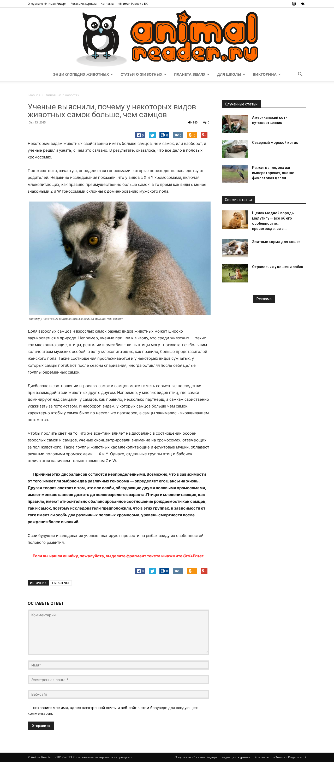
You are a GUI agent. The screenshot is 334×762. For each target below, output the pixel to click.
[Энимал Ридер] (167, 38)
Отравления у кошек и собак (277, 267)
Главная (34, 95)
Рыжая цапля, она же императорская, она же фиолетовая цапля (273, 173)
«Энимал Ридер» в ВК (133, 3)
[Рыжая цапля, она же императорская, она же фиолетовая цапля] (235, 174)
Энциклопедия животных (81, 74)
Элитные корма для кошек (276, 242)
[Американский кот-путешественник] (235, 124)
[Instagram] (294, 3)
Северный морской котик (275, 142)
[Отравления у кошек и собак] (235, 273)
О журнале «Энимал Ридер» (47, 3)
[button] (300, 74)
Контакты (107, 3)
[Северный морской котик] (235, 149)
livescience (60, 583)
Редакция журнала (83, 3)
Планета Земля (189, 74)
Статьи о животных (141, 74)
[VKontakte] (302, 3)
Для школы (229, 74)
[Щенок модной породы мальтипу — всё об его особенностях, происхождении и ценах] (235, 219)
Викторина (265, 74)
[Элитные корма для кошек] (235, 248)
